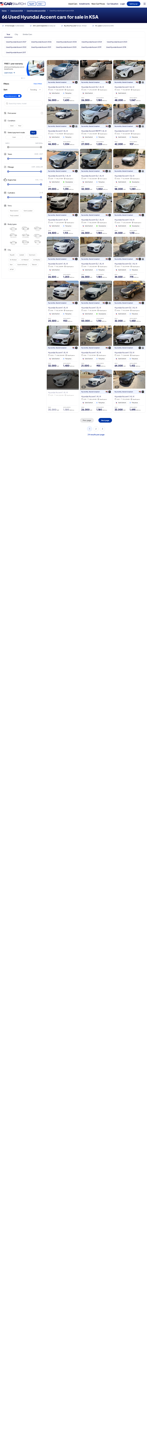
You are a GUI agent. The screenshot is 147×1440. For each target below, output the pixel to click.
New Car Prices (98, 4)
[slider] (8, 147)
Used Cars (72, 4)
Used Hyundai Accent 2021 (41, 47)
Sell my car (134, 4)
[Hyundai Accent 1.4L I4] (129, 125)
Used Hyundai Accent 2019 (91, 47)
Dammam (32, 255)
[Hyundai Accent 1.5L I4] (63, 125)
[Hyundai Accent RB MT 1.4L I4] (96, 125)
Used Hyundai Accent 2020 (66, 47)
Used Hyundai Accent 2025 (66, 42)
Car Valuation (112, 4)
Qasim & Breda (22, 264)
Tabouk (34, 264)
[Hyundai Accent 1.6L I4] (129, 81)
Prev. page (87, 420)
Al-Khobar (13, 260)
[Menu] (144, 3)
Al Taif (12, 269)
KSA (40, 4)
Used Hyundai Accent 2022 (16, 47)
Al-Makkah (25, 260)
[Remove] (19, 96)
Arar (11, 264)
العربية (31, 3)
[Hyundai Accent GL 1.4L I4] (63, 81)
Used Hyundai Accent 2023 (117, 42)
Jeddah (21, 255)
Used (11, 126)
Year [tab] (8, 34)
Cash (14, 137)
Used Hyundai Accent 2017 (16, 52)
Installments (84, 4)
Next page (105, 420)
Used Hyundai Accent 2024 (92, 42)
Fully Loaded (14, 215)
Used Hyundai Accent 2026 (41, 42)
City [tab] (16, 34)
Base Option (14, 211)
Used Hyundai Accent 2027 (16, 42)
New (19, 126)
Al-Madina (36, 260)
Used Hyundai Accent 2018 (116, 47)
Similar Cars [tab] (27, 34)
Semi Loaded (28, 211)
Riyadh (12, 255)
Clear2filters (38, 84)
